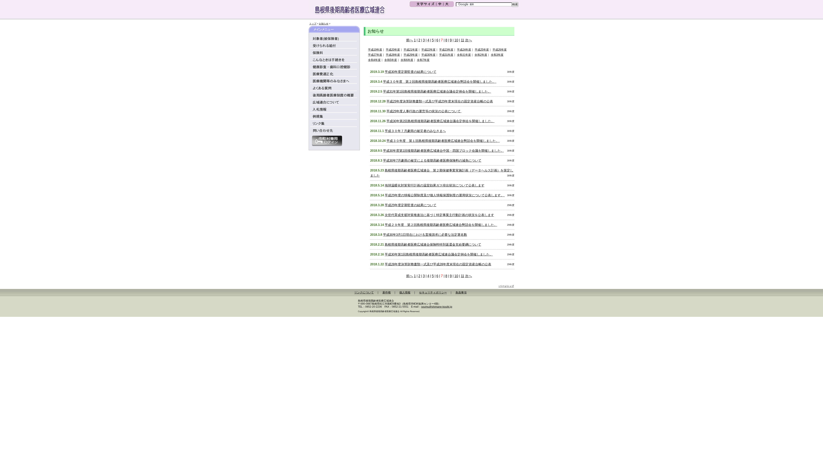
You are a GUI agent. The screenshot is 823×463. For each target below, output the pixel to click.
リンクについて (364, 292)
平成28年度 (393, 54)
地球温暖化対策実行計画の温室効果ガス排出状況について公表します (434, 185)
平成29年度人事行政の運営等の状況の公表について (423, 111)
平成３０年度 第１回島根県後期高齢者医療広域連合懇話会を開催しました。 (443, 141)
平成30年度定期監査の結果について (410, 72)
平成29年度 (411, 54)
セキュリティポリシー (433, 292)
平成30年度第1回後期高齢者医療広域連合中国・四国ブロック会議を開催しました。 (443, 150)
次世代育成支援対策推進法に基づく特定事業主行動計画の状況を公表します (439, 215)
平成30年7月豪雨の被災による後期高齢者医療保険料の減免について (432, 160)
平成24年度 (464, 49)
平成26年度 (500, 49)
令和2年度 (481, 54)
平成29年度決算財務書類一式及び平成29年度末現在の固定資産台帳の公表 (439, 101)
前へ (409, 40)
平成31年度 (446, 54)
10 (456, 40)
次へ (468, 40)
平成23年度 (446, 49)
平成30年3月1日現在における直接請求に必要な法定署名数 (425, 234)
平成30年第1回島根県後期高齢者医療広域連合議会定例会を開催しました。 (439, 254)
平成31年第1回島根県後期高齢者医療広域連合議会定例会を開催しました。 (437, 91)
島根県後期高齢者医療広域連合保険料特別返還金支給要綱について (433, 244)
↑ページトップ (506, 286)
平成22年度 (428, 49)
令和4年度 (374, 60)
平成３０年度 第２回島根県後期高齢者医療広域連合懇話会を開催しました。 (439, 81)
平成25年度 (482, 49)
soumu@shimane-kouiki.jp (436, 306)
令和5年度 (390, 60)
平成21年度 (411, 49)
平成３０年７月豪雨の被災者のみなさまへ (415, 131)
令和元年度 (464, 54)
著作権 (386, 292)
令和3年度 (497, 54)
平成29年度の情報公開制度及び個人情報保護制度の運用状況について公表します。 (445, 195)
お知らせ (323, 23)
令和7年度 (423, 60)
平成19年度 (375, 49)
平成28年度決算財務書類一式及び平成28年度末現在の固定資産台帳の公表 (438, 264)
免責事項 (461, 292)
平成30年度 (428, 54)
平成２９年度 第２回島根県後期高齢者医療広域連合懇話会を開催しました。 (441, 225)
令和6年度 (407, 60)
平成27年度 (375, 54)
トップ (312, 23)
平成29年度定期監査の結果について (410, 205)
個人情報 (404, 292)
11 (462, 40)
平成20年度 (393, 49)
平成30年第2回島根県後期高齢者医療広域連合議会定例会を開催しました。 (440, 121)
